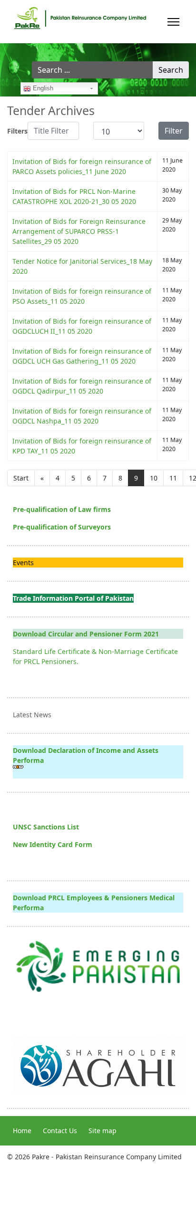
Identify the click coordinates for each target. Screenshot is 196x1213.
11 (173, 477)
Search (170, 70)
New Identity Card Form (52, 844)
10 (153, 477)
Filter (174, 130)
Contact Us (60, 1130)
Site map (102, 1130)
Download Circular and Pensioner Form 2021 (86, 633)
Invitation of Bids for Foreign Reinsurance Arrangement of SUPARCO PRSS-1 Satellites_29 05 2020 (79, 231)
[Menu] (173, 22)
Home (22, 1130)
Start (21, 477)
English (42, 88)
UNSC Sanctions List (46, 826)
